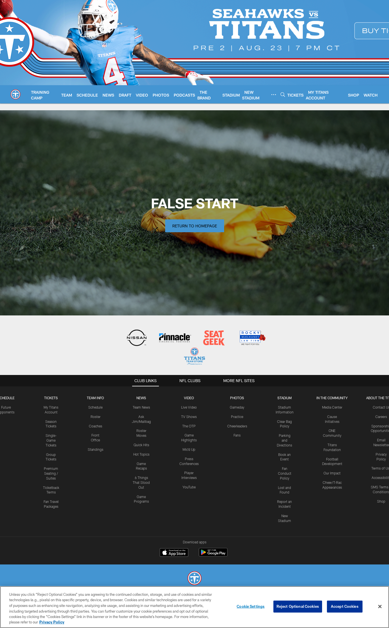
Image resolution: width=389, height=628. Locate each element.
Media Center (332, 407)
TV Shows (189, 417)
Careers (381, 417)
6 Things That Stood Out (141, 482)
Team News (141, 407)
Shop (381, 501)
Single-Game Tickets (51, 440)
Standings (95, 449)
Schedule (95, 407)
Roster (96, 417)
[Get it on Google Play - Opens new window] (213, 555)
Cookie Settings (251, 606)
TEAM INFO (95, 398)
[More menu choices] (273, 94)
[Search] (283, 94)
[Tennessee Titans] (194, 579)
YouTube (189, 487)
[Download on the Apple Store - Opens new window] (174, 553)
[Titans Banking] (175, 338)
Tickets (51, 398)
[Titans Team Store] (194, 357)
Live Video (189, 407)
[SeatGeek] (214, 338)
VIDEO (189, 398)
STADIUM (284, 398)
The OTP (189, 426)
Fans (237, 435)
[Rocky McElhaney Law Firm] (252, 338)
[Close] (380, 606)
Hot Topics (141, 454)
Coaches (95, 426)
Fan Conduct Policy (284, 473)
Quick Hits (141, 445)
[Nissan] (136, 338)
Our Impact (332, 473)
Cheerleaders (237, 426)
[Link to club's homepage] (15, 94)
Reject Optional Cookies (298, 606)
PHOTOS (237, 398)
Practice (237, 417)
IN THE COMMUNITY (332, 398)
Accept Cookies (345, 606)
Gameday (237, 407)
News (141, 398)
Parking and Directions (284, 440)
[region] (194, 607)
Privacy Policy (51, 622)
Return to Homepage (194, 225)
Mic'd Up (189, 449)
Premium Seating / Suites (51, 473)
